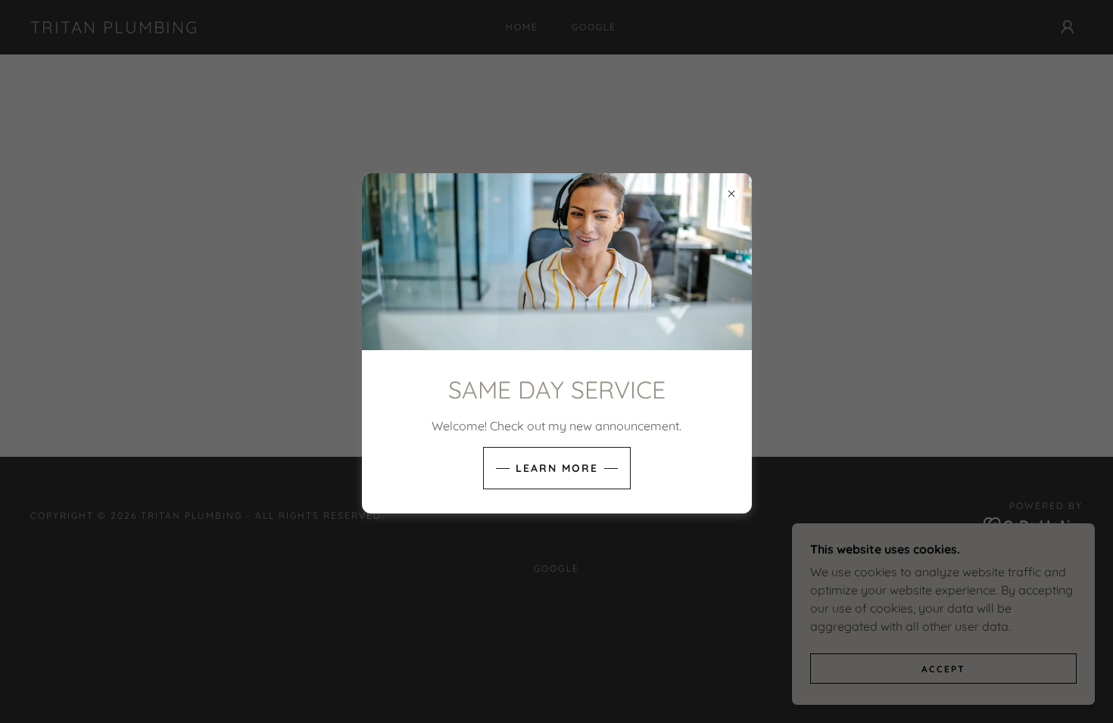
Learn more (557, 468)
